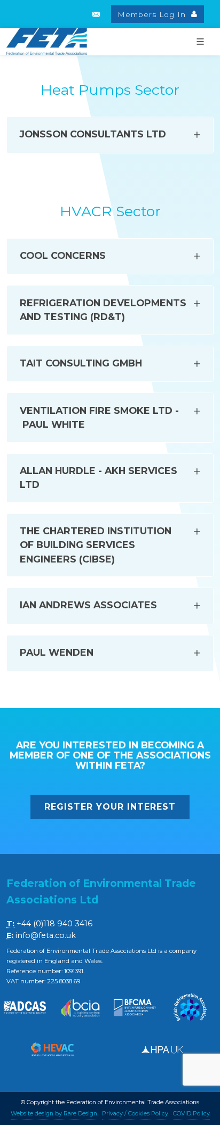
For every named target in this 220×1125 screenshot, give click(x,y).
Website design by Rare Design (54, 1113)
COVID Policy (191, 1113)
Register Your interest (110, 807)
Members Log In (152, 14)
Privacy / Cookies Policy (135, 1113)
